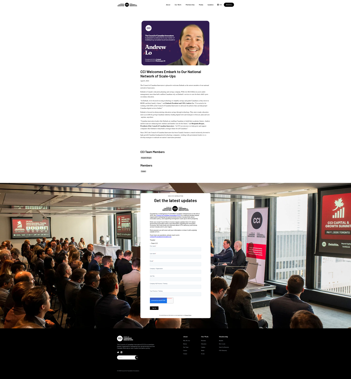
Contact (185, 354)
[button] (219, 4)
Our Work (178, 5)
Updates (210, 5)
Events (203, 354)
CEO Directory (223, 350)
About (168, 5)
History (185, 344)
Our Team (185, 347)
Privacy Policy (188, 315)
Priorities (203, 340)
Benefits (221, 340)
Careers (185, 350)
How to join (222, 344)
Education (203, 344)
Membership (190, 5)
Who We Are (186, 340)
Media (201, 5)
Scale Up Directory (224, 347)
